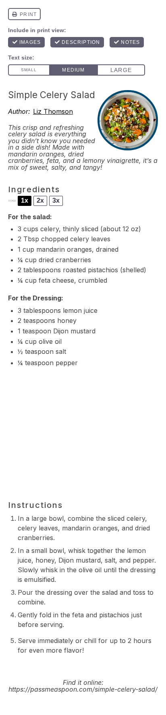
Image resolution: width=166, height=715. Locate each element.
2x (40, 200)
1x (24, 200)
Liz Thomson (53, 111)
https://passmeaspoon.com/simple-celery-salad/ (83, 689)
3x (56, 200)
